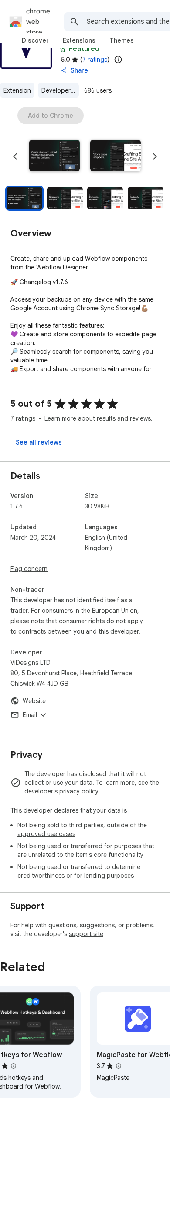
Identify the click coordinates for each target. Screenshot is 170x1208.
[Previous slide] (15, 156)
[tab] (35, 40)
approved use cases (46, 834)
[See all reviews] (38, 442)
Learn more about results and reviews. (98, 418)
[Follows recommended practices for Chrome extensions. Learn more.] (62, 48)
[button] (54, 156)
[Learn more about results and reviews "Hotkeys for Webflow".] (13, 1065)
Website (34, 701)
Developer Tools (60, 90)
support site (86, 934)
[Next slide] (154, 156)
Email (30, 715)
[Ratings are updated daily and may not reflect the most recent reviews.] (118, 59)
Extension (17, 90)
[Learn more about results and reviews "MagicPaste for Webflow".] (118, 1065)
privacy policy (78, 791)
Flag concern (29, 569)
